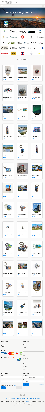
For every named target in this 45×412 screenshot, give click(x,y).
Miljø (24, 361)
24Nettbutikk (24, 409)
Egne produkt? (25, 358)
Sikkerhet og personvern (21, 398)
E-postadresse (25, 375)
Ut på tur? (25, 366)
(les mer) (15, 385)
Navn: (2, 375)
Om (24, 369)
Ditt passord (25, 379)
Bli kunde (2, 345)
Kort (24, 355)
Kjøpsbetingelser (12, 398)
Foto (24, 352)
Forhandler (25, 363)
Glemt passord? (41, 384)
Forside (2, 344)
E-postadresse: (3, 379)
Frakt (7, 398)
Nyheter (24, 344)
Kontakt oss (3, 346)
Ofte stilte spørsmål (36, 398)
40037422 (28, 401)
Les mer (19, 387)
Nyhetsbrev (29, 398)
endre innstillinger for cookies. (27, 407)
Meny (3, 5)
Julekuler (24, 347)
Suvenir (24, 350)
